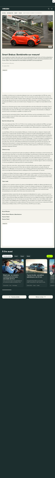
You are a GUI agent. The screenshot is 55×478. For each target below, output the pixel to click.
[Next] (51, 273)
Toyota (34, 285)
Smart (7, 219)
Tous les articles (7, 256)
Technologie (14, 285)
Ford (10, 285)
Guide (28, 256)
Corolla (38, 285)
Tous (49, 256)
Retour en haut (39, 297)
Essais (22, 256)
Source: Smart (5, 216)
